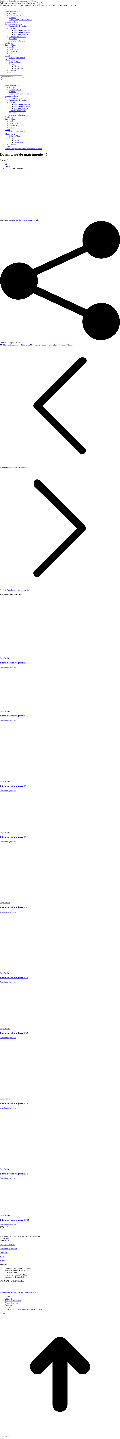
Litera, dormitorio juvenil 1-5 (14, 907)
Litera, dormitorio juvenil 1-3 (14, 786)
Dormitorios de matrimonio (29, 220)
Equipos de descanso (7, 1245)
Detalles (7, 658)
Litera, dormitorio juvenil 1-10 (14, 1220)
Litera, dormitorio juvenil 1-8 (14, 1103)
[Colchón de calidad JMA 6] (61, 1290)
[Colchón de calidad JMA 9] (33, 1290)
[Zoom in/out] (8, 1436)
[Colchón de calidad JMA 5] (70, 1290)
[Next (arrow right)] (3, 1438)
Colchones (4, 1253)
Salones (3, 1261)
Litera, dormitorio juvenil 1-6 (14, 977)
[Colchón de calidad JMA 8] (42, 1290)
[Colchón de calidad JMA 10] (23, 1290)
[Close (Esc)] (1, 1436)
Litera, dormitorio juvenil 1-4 (14, 837)
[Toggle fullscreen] (6, 1436)
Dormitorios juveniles (8, 667)
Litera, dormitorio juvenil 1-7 (14, 1033)
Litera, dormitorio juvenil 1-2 (14, 715)
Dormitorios (13, 220)
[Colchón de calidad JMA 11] (14, 1290)
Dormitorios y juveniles (8, 1249)
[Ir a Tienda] (60, 1434)
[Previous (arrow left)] (1, 1438)
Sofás (2, 1257)
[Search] (23, 77)
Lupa (2, 658)
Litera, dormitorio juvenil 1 (13, 662)
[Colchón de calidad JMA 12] (4, 1290)
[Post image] (58, 656)
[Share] (3, 1436)
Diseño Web (4, 1239)
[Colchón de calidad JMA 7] (51, 1290)
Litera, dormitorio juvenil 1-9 (14, 1173)
